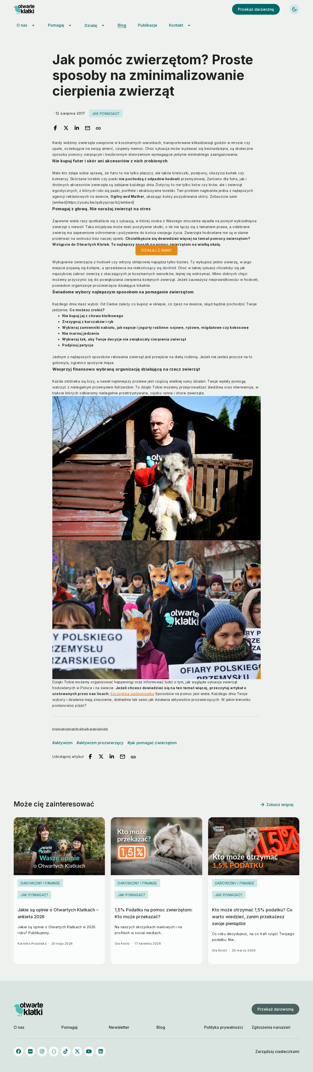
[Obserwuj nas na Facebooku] (18, 1051)
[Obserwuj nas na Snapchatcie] (54, 1051)
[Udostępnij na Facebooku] (55, 128)
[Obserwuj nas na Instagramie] (42, 1051)
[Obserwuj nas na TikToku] (65, 1051)
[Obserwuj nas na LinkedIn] (101, 1051)
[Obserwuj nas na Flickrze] (30, 1051)
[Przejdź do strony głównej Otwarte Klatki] (28, 9)
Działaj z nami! (156, 250)
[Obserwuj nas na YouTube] (89, 1051)
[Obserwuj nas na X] (77, 1051)
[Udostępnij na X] (66, 128)
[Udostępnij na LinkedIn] (77, 128)
